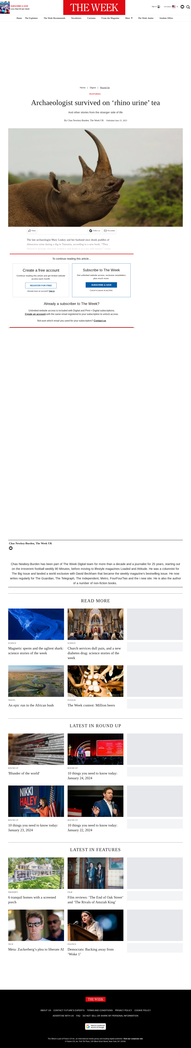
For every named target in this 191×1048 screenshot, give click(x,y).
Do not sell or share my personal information (110, 1016)
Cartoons (91, 18)
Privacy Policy (123, 1010)
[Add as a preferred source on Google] (95, 1026)
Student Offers (166, 18)
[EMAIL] (11, 548)
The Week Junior (146, 18)
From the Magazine (110, 18)
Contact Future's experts (68, 1010)
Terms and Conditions (100, 1010)
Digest (93, 87)
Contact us (100, 320)
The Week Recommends (54, 18)
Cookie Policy (142, 1010)
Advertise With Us (63, 1016)
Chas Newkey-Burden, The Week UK (86, 120)
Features (95, 94)
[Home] (19, 18)
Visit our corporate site (133, 1039)
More (128, 18)
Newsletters (76, 18)
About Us (45, 1010)
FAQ (78, 1016)
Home (83, 87)
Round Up (105, 87)
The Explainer (31, 18)
